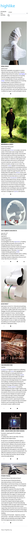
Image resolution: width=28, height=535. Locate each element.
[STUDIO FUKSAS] (14, 469)
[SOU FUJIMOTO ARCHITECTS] (14, 214)
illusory (18, 172)
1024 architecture (7, 365)
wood (12, 371)
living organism (12, 387)
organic (22, 375)
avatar (9, 165)
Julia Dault (4, 304)
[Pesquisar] (8, 15)
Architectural (4, 369)
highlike (8, 5)
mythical (16, 191)
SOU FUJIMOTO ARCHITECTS (9, 230)
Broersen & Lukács (7, 144)
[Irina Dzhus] (14, 43)
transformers (8, 89)
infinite (17, 252)
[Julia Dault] (14, 284)
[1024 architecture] (14, 347)
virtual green (13, 177)
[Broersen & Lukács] (14, 121)
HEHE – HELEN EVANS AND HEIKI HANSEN (12, 431)
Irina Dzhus (5, 66)
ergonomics (17, 241)
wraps (2, 81)
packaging (22, 74)
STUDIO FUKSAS (5, 476)
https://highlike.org (6, 530)
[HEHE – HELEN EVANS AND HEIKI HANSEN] (14, 421)
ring (18, 250)
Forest (12, 150)
